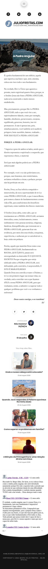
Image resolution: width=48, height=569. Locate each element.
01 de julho (22, 338)
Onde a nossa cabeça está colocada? (24, 372)
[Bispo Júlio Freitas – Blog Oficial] (24, 30)
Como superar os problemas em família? (24, 429)
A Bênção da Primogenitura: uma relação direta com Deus (24, 458)
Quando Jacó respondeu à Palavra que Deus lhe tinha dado (24, 400)
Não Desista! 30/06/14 (20, 325)
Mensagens (24, 51)
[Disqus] (24, 503)
